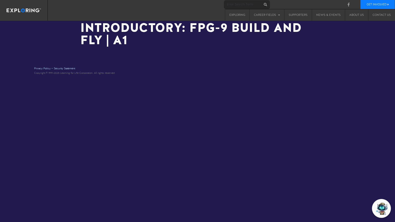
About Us (356, 15)
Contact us (382, 15)
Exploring (237, 15)
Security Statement (64, 68)
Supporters (298, 15)
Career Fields (265, 15)
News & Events (328, 15)
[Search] (265, 4)
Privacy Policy (42, 68)
